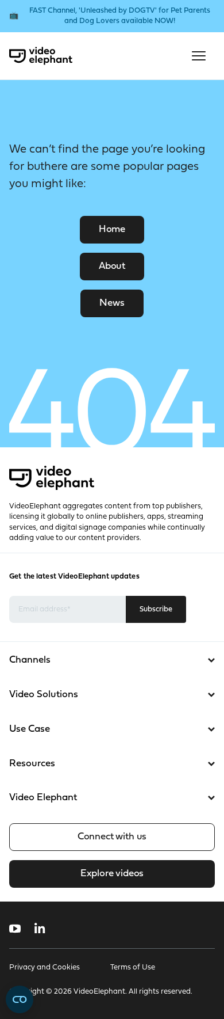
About (112, 266)
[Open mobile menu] (199, 55)
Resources (32, 764)
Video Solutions (43, 694)
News (111, 303)
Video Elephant (43, 798)
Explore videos (112, 874)
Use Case (29, 729)
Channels (30, 660)
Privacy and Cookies (44, 967)
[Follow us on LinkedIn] (39, 928)
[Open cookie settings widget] (19, 999)
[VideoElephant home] (40, 56)
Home (112, 229)
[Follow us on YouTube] (15, 928)
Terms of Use (132, 967)
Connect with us (112, 837)
